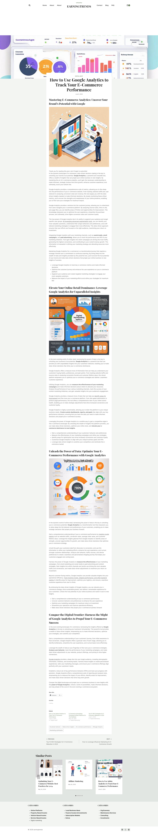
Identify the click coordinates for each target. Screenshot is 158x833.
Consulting (104, 815)
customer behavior (55, 727)
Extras (68, 818)
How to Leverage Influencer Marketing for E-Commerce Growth (97, 741)
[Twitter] (125, 829)
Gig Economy (105, 810)
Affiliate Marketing (75, 781)
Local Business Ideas (73, 810)
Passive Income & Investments (76, 813)
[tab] (75, 795)
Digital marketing (36, 820)
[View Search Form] (29, 5)
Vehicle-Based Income (38, 815)
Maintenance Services (108, 813)
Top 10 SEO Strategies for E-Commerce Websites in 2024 (59, 741)
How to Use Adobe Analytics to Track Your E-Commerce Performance (57, 715)
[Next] (119, 777)
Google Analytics (98, 727)
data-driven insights (68, 727)
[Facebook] (122, 829)
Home (45, 5)
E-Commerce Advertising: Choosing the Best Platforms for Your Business (77, 715)
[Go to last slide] (38, 777)
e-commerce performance (83, 727)
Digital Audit (79, 76)
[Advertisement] (79, 22)
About (52, 5)
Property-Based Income (39, 813)
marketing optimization (56, 730)
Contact (99, 5)
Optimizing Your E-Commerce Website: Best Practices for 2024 (48, 783)
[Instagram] (128, 829)
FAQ (112, 5)
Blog (106, 5)
